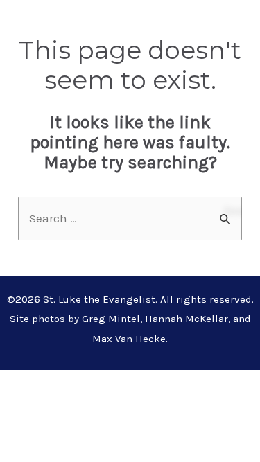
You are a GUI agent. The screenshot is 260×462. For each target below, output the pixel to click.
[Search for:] (130, 218)
